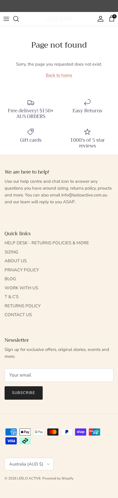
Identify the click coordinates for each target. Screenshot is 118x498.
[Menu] (6, 19)
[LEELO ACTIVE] (59, 19)
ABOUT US (16, 261)
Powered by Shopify (57, 478)
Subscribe (23, 392)
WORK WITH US (21, 288)
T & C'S (12, 297)
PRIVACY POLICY (22, 270)
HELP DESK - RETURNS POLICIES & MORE (47, 243)
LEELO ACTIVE (29, 478)
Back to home (59, 75)
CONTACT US (18, 315)
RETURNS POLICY (23, 306)
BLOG (10, 279)
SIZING (11, 252)
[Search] (19, 19)
